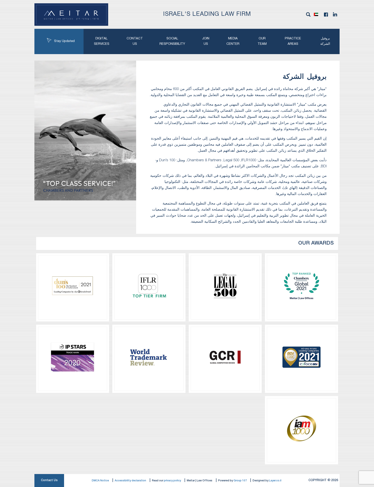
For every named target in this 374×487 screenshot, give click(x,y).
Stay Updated (64, 41)
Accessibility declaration (130, 480)
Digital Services (101, 41)
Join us (205, 41)
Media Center (232, 41)
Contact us (135, 41)
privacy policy (172, 480)
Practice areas (293, 41)
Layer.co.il (275, 480)
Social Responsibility (172, 41)
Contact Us (49, 480)
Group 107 (240, 480)
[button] (317, 14)
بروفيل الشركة (325, 41)
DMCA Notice (100, 480)
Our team (262, 41)
